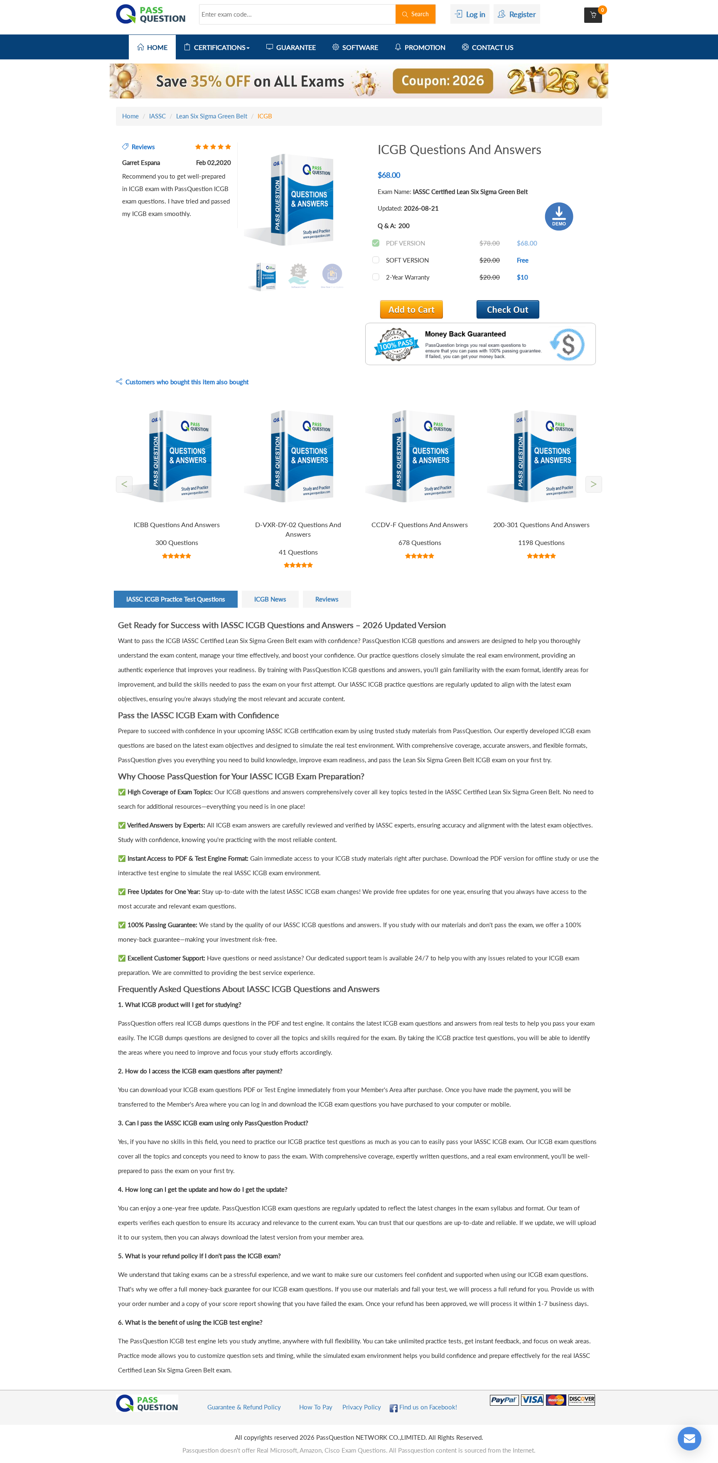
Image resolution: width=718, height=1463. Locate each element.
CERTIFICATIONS (218, 47)
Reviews (327, 599)
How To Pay (315, 1407)
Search (418, 13)
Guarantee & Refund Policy (244, 1407)
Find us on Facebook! (427, 1407)
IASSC (157, 116)
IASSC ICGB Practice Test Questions (175, 599)
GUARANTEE (294, 47)
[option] (298, 200)
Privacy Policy (361, 1407)
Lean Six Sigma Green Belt (211, 116)
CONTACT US (491, 47)
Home (130, 116)
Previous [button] (238, 200)
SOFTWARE (358, 47)
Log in (473, 14)
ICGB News (270, 599)
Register (520, 14)
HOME (155, 47)
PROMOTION (423, 47)
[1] (507, 309)
